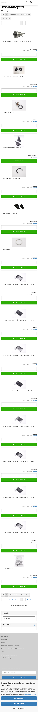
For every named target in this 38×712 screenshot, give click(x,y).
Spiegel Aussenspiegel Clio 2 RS (12, 147)
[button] (3, 14)
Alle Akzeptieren (19, 698)
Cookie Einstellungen (6, 658)
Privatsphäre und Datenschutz (9, 655)
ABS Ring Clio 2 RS (8, 249)
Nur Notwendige (19, 703)
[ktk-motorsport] (3, 2)
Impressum (4, 639)
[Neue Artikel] (34, 625)
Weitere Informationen (19, 708)
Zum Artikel (19, 161)
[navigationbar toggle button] (35, 2)
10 (27, 23)
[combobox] (14, 14)
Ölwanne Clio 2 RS (8, 568)
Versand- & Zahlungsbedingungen (10, 645)
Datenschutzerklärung (30, 694)
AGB (2, 652)
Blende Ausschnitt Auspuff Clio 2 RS (13, 178)
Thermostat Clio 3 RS (9, 112)
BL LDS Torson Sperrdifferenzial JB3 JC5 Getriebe (17, 41)
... (9, 23)
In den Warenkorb (19, 59)
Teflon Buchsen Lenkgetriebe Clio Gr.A (13, 77)
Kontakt (3, 642)
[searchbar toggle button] (26, 2)
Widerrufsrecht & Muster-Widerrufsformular (12, 649)
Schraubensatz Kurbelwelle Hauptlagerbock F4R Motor (18, 284)
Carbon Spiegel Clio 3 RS (10, 213)
